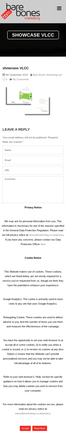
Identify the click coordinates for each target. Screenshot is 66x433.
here (43, 244)
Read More (39, 428)
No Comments (20, 79)
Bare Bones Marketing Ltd (47, 74)
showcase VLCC (16, 68)
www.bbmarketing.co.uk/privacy (46, 234)
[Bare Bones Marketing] (20, 11)
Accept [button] (25, 428)
